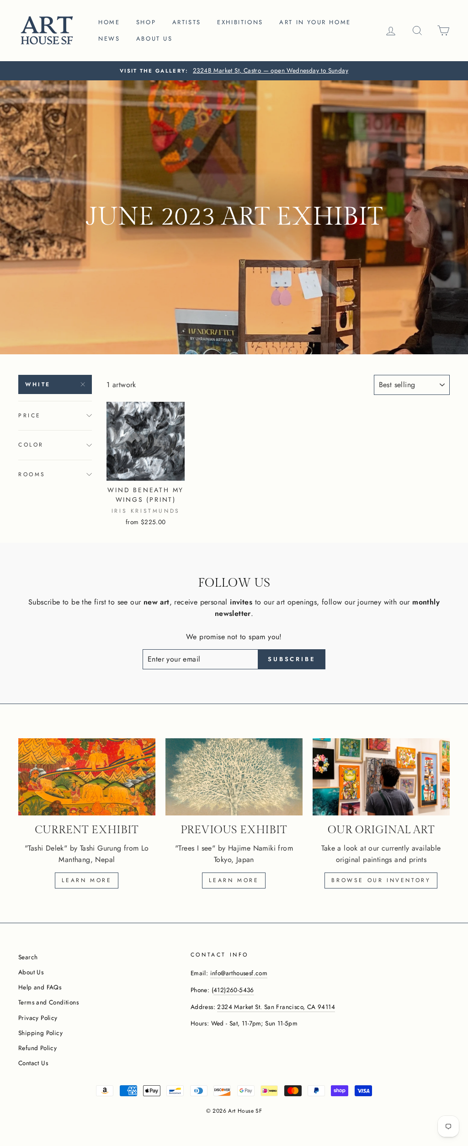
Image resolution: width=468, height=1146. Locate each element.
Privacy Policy (38, 1017)
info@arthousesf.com (239, 973)
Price (29, 415)
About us (154, 38)
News (109, 38)
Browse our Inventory (381, 880)
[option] (234, 71)
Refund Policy (37, 1047)
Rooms (32, 474)
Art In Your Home (315, 22)
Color (31, 445)
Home (109, 22)
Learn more (87, 880)
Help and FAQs (39, 987)
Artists (186, 22)
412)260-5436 (233, 989)
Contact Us (33, 1062)
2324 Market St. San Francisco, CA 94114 (276, 1006)
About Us (30, 972)
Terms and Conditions (48, 1002)
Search (27, 957)
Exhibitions (240, 22)
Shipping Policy (40, 1032)
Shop (146, 22)
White (38, 384)
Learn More (234, 880)
